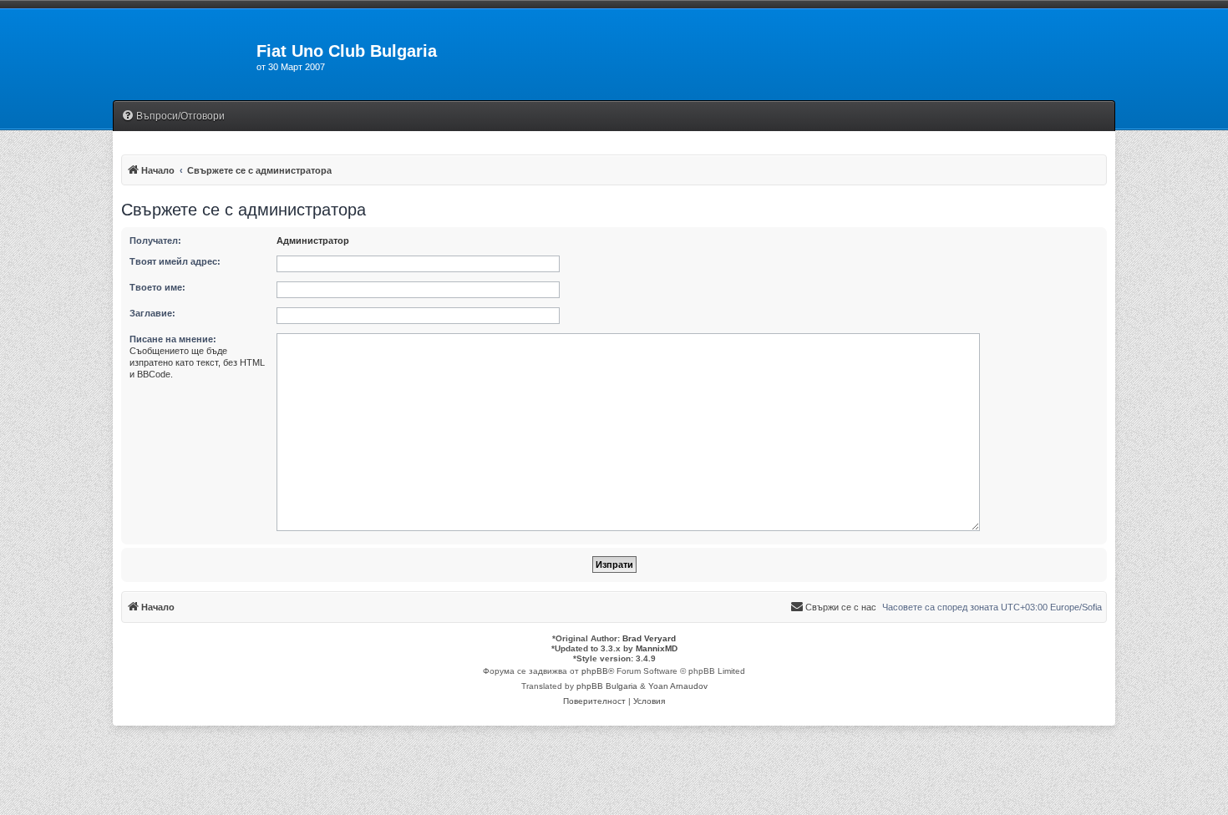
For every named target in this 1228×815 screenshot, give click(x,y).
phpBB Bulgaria (606, 686)
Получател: (155, 240)
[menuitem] (173, 116)
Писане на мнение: (172, 339)
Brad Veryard (649, 638)
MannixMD (656, 648)
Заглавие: (152, 313)
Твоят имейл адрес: (175, 261)
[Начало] (184, 56)
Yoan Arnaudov (678, 686)
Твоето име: (157, 287)
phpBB (594, 671)
